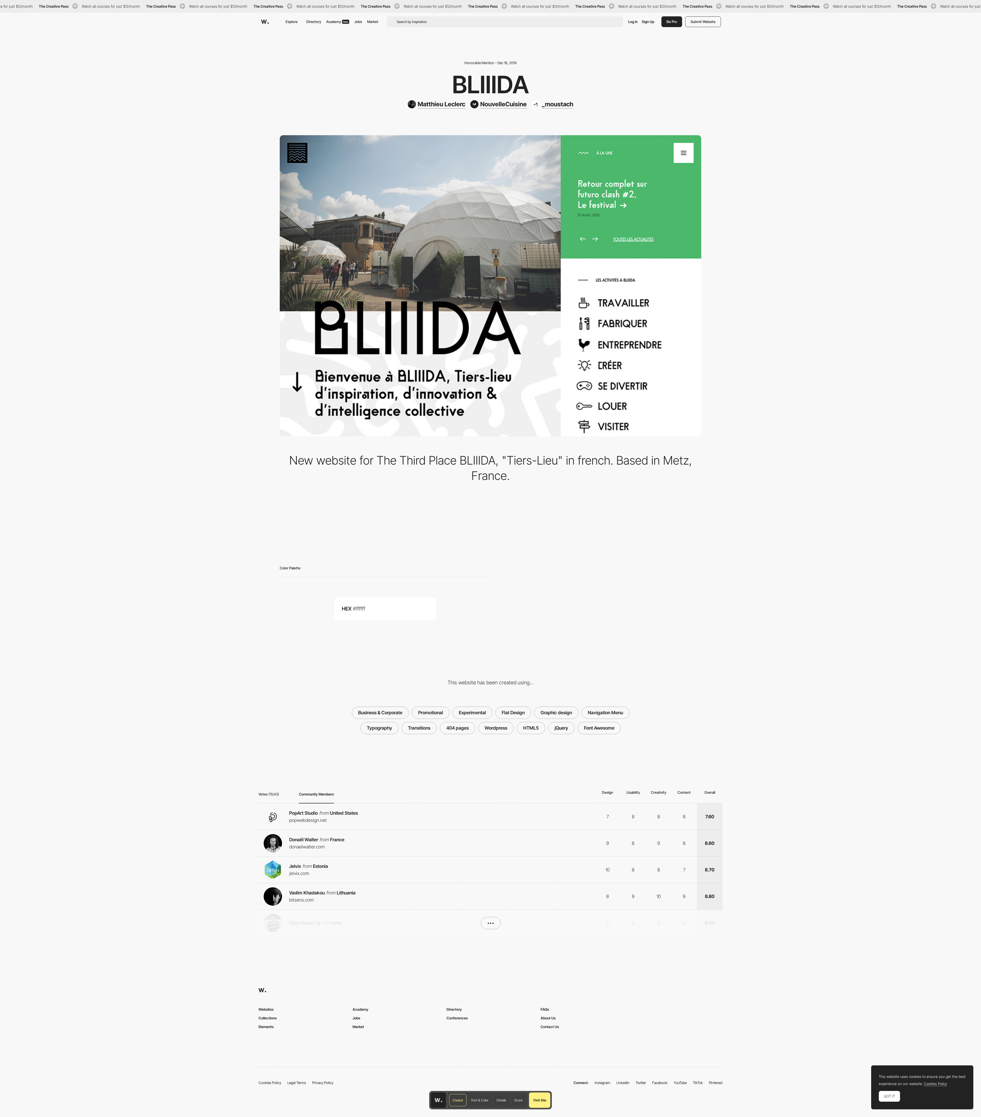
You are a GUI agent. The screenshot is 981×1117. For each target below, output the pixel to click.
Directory (313, 21)
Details (501, 1100)
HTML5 (531, 728)
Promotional (430, 712)
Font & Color (479, 1100)
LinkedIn (622, 1082)
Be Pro (672, 21)
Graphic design (556, 712)
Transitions (419, 728)
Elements (266, 1026)
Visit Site (539, 1100)
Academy (337, 21)
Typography (379, 728)
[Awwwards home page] (438, 1100)
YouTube (680, 1082)
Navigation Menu (605, 712)
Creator (457, 1100)
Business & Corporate (380, 712)
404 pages (457, 728)
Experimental (472, 712)
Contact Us (550, 1026)
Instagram (602, 1082)
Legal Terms (296, 1082)
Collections (268, 1018)
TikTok (698, 1082)
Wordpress (496, 728)
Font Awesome (599, 728)
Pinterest (715, 1082)
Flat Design (513, 712)
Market (372, 21)
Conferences (457, 1018)
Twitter (641, 1082)
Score (518, 1100)
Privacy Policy (322, 1082)
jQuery (561, 728)
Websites (266, 1009)
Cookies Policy (270, 1082)
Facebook (660, 1082)
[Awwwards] (265, 22)
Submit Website (703, 21)
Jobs (358, 21)
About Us (548, 1018)
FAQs (545, 1009)
